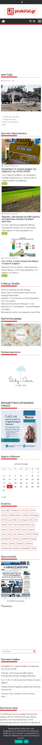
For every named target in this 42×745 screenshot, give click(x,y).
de (27, 510)
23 (38, 483)
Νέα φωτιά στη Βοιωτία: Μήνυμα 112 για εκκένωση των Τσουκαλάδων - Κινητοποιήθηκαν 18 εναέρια (20, 306)
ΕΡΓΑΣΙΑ (4, 544)
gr (10, 520)
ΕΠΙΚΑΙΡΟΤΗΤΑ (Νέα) (29, 539)
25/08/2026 (7, 166)
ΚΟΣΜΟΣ (20, 544)
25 (10, 486)
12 (15, 479)
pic (33, 525)
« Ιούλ (3, 497)
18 (10, 483)
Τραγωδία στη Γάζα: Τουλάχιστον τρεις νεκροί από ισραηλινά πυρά (10, 121)
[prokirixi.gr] (3, 21)
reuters (4, 529)
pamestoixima (25, 525)
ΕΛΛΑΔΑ (16, 539)
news (16, 525)
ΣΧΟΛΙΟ (16, 548)
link (31, 520)
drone (33, 510)
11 (10, 479)
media (4, 525)
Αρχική (4, 183)
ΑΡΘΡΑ (28, 534)
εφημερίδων (21, 601)
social (17, 529)
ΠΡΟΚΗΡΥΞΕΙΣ (6, 548)
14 (27, 479)
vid (14, 534)
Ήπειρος (21, 534)
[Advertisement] (21, 50)
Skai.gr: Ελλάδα (11, 283)
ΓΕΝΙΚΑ (35, 534)
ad (3, 510)
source (24, 529)
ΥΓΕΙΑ (34, 548)
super (4, 534)
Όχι (26, 741)
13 (21, 479)
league (25, 520)
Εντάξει (18, 741)
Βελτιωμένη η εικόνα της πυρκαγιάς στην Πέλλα (20, 312)
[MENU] (39, 21)
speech (31, 529)
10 (4, 479)
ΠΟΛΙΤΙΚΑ (29, 544)
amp (7, 510)
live (36, 520)
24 (4, 486)
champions (15, 510)
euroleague (34, 515)
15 (32, 479)
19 (15, 483)
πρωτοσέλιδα (12, 601)
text (9, 534)
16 (38, 479)
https (15, 520)
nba (10, 525)
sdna (11, 529)
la (19, 520)
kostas (16, 166)
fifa (6, 520)
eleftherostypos (15, 515)
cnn (23, 510)
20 (21, 483)
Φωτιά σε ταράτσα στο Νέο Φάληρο (15, 290)
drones (4, 515)
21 (27, 483)
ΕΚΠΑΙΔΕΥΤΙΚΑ (7, 539)
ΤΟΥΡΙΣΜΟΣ (25, 548)
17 (4, 483)
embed (25, 515)
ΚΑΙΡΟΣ (12, 544)
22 (32, 483)
